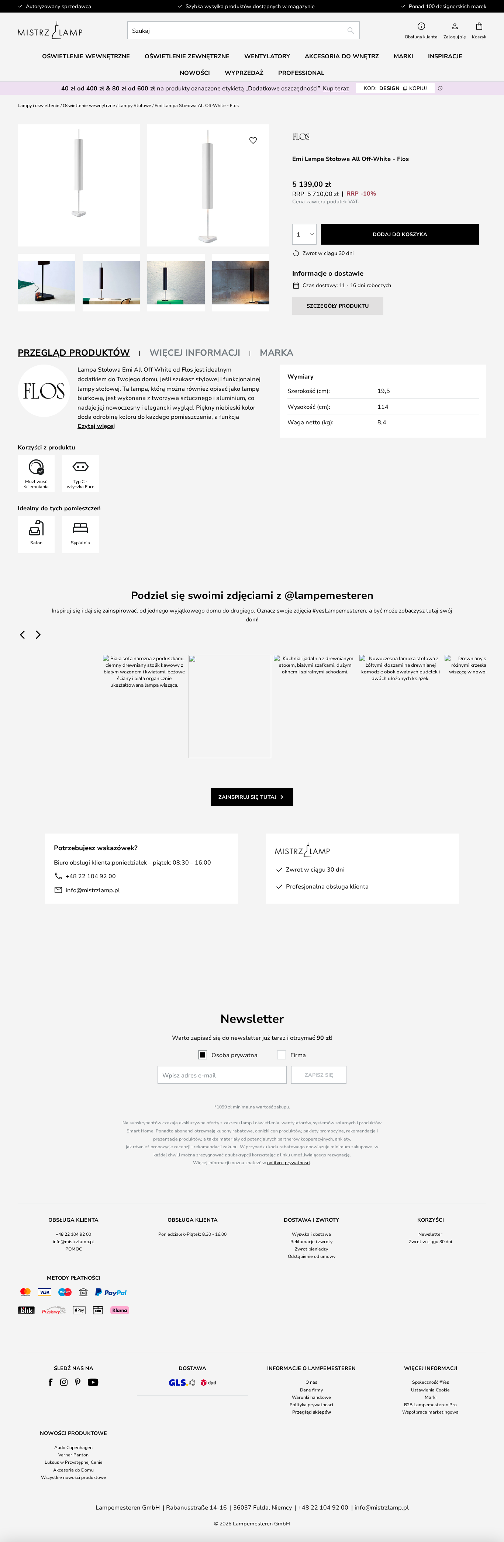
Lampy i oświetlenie (38, 105)
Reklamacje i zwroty (311, 1241)
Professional (301, 73)
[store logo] (50, 30)
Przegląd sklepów (311, 1412)
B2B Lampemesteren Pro (430, 1404)
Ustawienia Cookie (430, 1390)
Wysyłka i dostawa (311, 1234)
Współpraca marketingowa (430, 1412)
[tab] (79, 353)
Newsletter (430, 1234)
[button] (46, 282)
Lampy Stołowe (134, 105)
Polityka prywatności (311, 1404)
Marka (276, 352)
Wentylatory (267, 56)
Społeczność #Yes (430, 1382)
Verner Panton (73, 1455)
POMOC (73, 1249)
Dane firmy (311, 1390)
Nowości (195, 73)
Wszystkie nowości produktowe (73, 1477)
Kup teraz (336, 88)
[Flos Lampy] (331, 136)
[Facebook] (51, 1382)
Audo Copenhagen (73, 1447)
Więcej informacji (194, 352)
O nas (311, 1382)
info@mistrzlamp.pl (93, 890)
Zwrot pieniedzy (311, 1249)
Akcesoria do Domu (73, 1470)
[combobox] (243, 30)
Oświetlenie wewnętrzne (89, 105)
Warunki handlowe (311, 1397)
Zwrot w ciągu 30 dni (430, 1241)
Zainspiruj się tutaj (247, 796)
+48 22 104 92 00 (91, 876)
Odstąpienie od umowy (311, 1256)
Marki (430, 1397)
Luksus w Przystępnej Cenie (74, 1462)
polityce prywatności (288, 1162)
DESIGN (395, 88)
